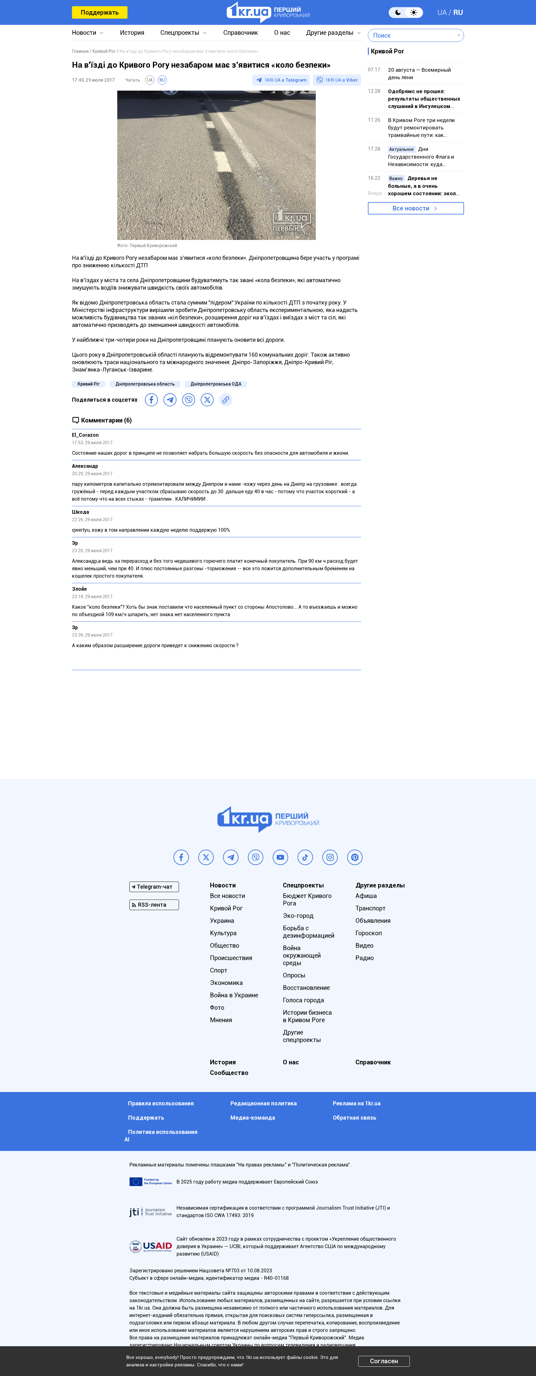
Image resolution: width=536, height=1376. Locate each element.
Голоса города (303, 1000)
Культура (223, 933)
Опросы (294, 975)
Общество (224, 945)
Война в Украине (234, 995)
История (132, 32)
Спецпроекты (179, 32)
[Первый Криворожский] (268, 12)
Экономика (226, 982)
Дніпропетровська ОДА (215, 383)
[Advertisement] (216, 719)
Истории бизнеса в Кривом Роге (307, 1016)
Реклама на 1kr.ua (357, 1103)
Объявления (373, 920)
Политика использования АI (161, 1136)
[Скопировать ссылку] (225, 399)
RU (458, 12)
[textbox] (411, 35)
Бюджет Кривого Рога (307, 899)
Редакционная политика (263, 1103)
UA (442, 12)
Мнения (221, 1020)
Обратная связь (354, 1117)
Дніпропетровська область (145, 383)
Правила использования (161, 1103)
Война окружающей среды (302, 955)
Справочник (240, 32)
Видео (364, 945)
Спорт (218, 970)
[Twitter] (207, 399)
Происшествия (231, 958)
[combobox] (411, 35)
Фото (217, 1007)
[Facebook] (151, 399)
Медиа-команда (252, 1117)
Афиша (366, 896)
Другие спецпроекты (302, 1036)
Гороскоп (368, 933)
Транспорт (370, 908)
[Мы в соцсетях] (181, 857)
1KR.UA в (286, 80)
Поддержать (100, 12)
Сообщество (229, 1072)
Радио (364, 958)
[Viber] (188, 399)
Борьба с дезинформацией (308, 931)
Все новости (411, 208)
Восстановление (306, 987)
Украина (222, 920)
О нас (282, 32)
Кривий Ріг (89, 383)
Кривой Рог (226, 908)
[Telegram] (169, 399)
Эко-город (298, 915)
